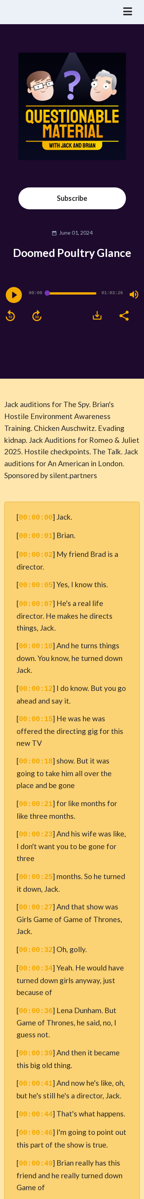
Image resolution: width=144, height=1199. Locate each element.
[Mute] (134, 294)
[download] (97, 315)
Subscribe (72, 198)
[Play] (13, 295)
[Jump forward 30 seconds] (37, 316)
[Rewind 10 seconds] (10, 316)
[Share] (123, 315)
